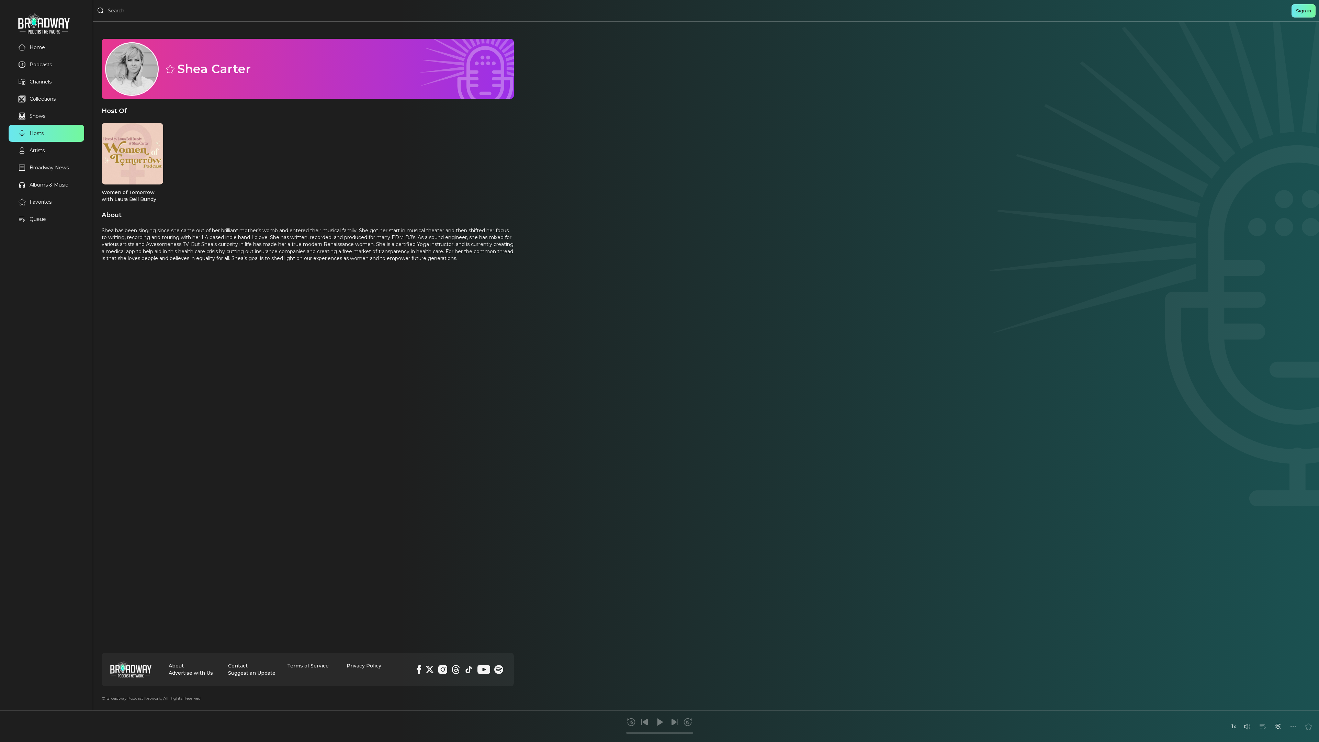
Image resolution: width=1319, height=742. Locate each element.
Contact (238, 666)
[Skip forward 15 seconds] (687, 722)
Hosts (37, 133)
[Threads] (455, 669)
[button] (1247, 726)
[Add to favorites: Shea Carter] (169, 68)
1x (1233, 726)
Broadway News (49, 168)
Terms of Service (308, 666)
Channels (41, 82)
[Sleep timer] (1278, 726)
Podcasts (41, 64)
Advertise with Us (191, 673)
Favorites (41, 202)
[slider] (660, 733)
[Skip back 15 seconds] (631, 722)
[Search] (100, 10)
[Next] (674, 722)
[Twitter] (429, 669)
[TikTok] (468, 669)
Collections (43, 99)
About (176, 666)
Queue (38, 219)
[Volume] (1247, 726)
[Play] (659, 722)
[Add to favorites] (1308, 726)
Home (37, 47)
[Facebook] (419, 669)
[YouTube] (483, 669)
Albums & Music (49, 185)
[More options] (1293, 726)
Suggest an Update (251, 673)
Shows (37, 116)
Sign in (1303, 10)
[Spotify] (498, 669)
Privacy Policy (364, 666)
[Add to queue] (1263, 726)
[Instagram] (442, 669)
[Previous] (645, 722)
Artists (37, 150)
